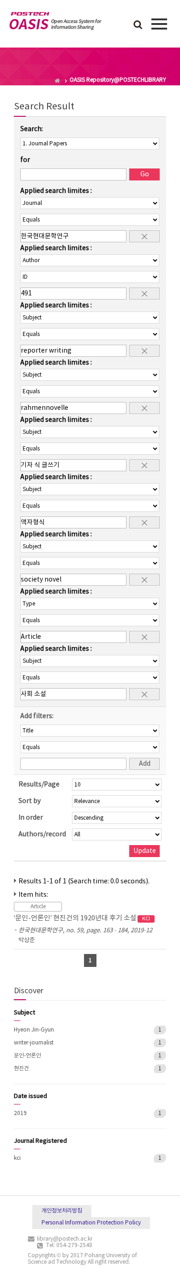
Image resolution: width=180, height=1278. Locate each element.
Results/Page (39, 784)
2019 (20, 1113)
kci (17, 1158)
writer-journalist (34, 1043)
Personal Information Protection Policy (91, 1223)
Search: (31, 129)
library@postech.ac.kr (64, 1239)
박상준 (26, 940)
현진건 (21, 1069)
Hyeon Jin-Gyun (34, 1030)
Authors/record (42, 834)
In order (30, 818)
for (25, 160)
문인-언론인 (27, 1056)
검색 (138, 25)
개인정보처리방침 (62, 1211)
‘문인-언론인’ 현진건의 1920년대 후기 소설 (82, 918)
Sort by (29, 801)
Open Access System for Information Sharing (55, 22)
